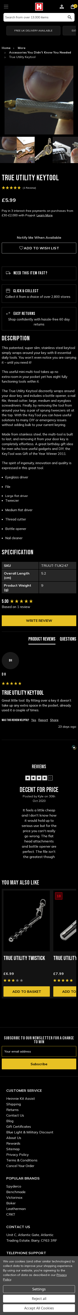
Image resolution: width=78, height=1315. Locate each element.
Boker (11, 1203)
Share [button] (54, 720)
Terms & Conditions (21, 1160)
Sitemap (13, 1149)
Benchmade (16, 1192)
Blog (9, 1121)
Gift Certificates (18, 1126)
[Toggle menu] (6, 6)
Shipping (13, 1104)
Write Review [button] (39, 620)
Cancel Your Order (20, 1166)
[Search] (70, 17)
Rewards (13, 1143)
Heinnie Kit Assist (20, 1098)
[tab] (41, 640)
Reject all (39, 1298)
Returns (12, 1110)
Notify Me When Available (39, 237)
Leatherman (16, 1209)
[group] (39, 601)
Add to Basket (26, 991)
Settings (39, 1289)
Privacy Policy (17, 1154)
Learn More (45, 215)
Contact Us (15, 1115)
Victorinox (14, 1197)
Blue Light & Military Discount (29, 1132)
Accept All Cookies (39, 1308)
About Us (13, 1138)
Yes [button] (33, 720)
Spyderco (13, 1186)
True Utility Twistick (24, 958)
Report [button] (43, 720)
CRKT (10, 1214)
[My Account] (62, 7)
